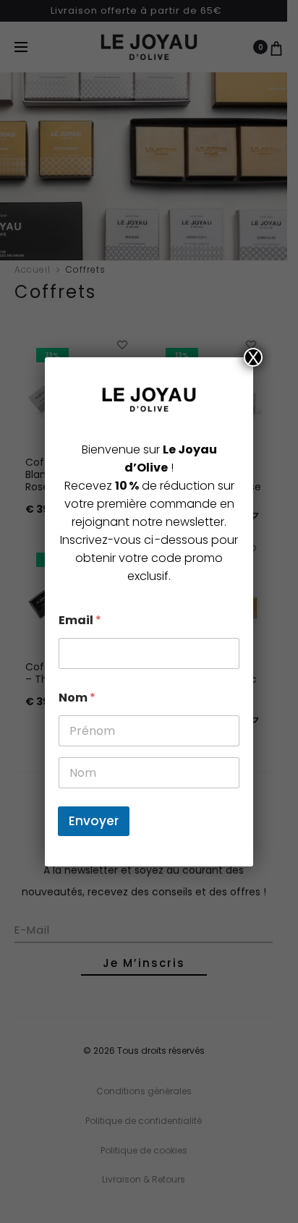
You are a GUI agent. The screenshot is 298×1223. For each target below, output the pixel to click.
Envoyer (94, 821)
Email (80, 620)
